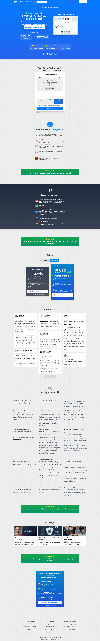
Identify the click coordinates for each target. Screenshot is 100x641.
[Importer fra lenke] (62, 77)
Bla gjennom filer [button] (50, 88)
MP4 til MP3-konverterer (69, 631)
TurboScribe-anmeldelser (50, 627)
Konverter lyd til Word (30, 623)
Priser (28, 1)
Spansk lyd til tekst (30, 631)
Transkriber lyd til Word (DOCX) (70, 626)
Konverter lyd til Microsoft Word (30, 626)
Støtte (60, 637)
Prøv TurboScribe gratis (42, 1)
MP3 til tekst (50, 624)
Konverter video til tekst (69, 623)
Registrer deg (83, 1)
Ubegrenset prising (34, 32)
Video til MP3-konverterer (30, 632)
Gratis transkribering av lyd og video (30, 624)
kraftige (40, 202)
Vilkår (53, 639)
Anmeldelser (56, 637)
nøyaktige (61, 201)
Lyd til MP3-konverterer (50, 632)
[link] (59, 77)
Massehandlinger (17, 439)
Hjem (40, 637)
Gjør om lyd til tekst (30, 629)
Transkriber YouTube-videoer (50, 629)
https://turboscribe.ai (44, 357)
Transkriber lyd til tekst (30, 621)
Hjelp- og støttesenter (78, 487)
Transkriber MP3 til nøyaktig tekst (30, 627)
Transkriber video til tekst (50, 621)
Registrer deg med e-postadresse (34, 30)
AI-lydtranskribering (50, 626)
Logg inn (75, 1)
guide (74, 480)
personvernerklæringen (59, 112)
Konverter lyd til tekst (50, 623)
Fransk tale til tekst (50, 631)
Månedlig (45, 260)
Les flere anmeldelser (50, 376)
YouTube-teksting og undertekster (69, 629)
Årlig (54, 260)
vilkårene (51, 112)
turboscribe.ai (80, 492)
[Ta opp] (59, 77)
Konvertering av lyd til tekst (69, 627)
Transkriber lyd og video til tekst (70, 621)
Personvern (57, 639)
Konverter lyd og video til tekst (70, 624)
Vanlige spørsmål (50, 637)
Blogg (33, 1)
